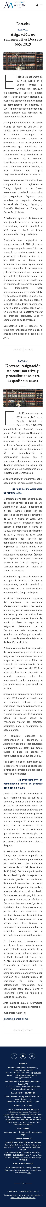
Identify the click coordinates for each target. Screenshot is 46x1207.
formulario (7, 1114)
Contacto (35, 1191)
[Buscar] (35, 5)
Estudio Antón (13, 1191)
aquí (29, 1173)
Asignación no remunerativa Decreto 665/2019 (23, 39)
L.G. (31, 349)
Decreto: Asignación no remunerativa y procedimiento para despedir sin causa (23, 373)
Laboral (23, 29)
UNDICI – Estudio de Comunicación (23, 1198)
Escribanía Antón (25, 1191)
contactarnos (24, 1117)
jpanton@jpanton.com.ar (16, 1019)
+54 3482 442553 (33, 1086)
